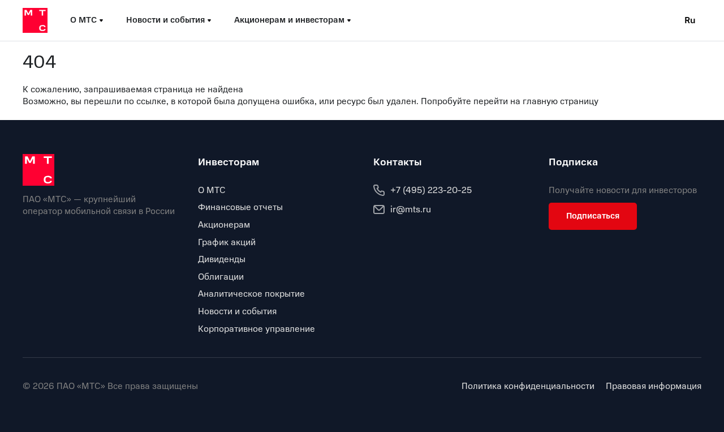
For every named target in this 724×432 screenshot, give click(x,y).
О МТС (212, 190)
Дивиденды (221, 259)
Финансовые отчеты (240, 207)
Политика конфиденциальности (528, 386)
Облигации (221, 277)
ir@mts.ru (410, 209)
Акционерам (224, 225)
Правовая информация (653, 386)
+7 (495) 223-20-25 (431, 190)
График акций (227, 242)
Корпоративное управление (256, 329)
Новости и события (237, 311)
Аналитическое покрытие (251, 294)
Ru (690, 20)
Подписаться (592, 215)
